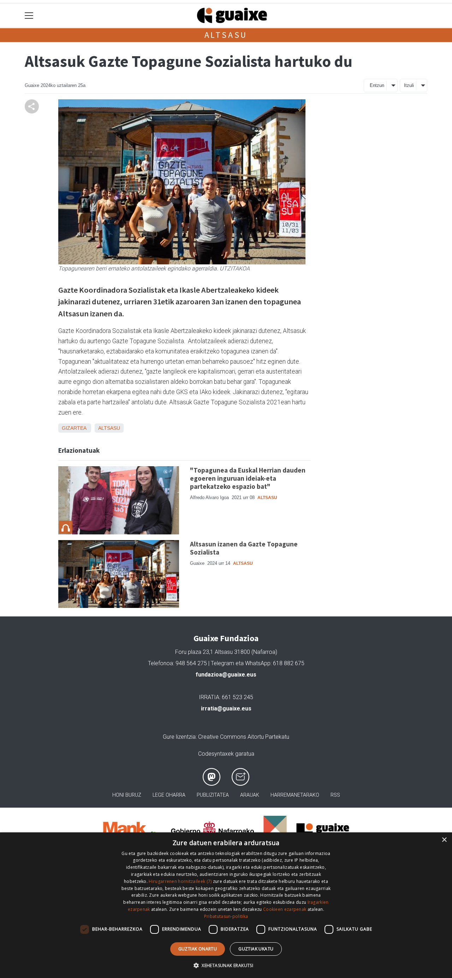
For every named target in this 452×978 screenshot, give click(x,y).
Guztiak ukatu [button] (255, 949)
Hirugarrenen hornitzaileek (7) (180, 881)
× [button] (444, 840)
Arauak (249, 795)
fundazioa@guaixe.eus (226, 674)
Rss (335, 795)
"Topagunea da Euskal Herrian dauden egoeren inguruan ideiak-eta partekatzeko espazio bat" (247, 478)
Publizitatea (213, 795)
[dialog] (226, 905)
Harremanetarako (294, 795)
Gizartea (74, 428)
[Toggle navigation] (29, 16)
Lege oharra (169, 795)
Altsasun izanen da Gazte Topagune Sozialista (244, 548)
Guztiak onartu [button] (197, 949)
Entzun (377, 85)
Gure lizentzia (179, 736)
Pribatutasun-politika (226, 916)
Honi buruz (126, 795)
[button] (226, 965)
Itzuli (409, 85)
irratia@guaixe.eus (226, 708)
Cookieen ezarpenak (284, 909)
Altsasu (226, 34)
